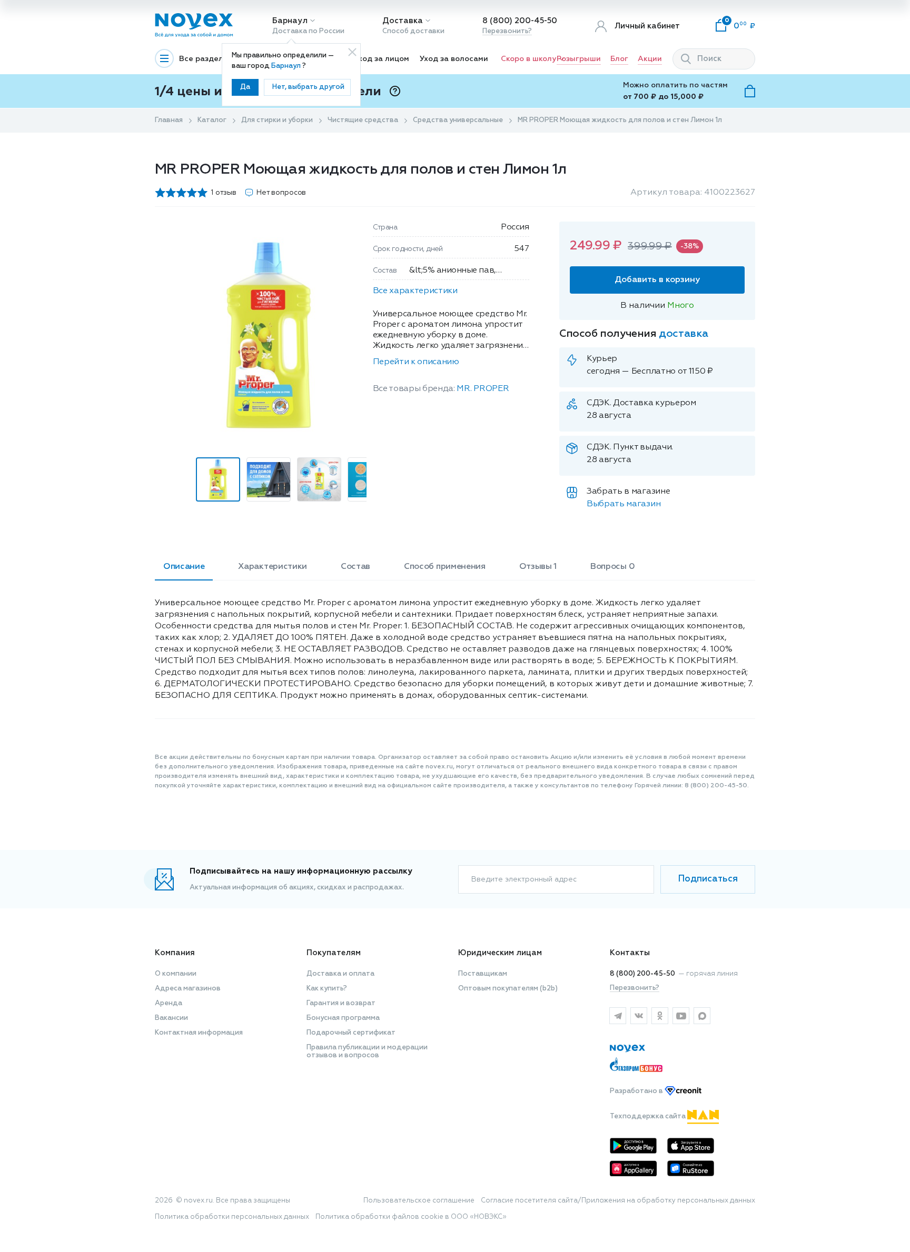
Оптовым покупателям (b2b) (508, 988)
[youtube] (681, 1016)
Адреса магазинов (188, 988)
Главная (169, 120)
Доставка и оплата (340, 973)
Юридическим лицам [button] (500, 953)
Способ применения (445, 567)
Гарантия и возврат (340, 1003)
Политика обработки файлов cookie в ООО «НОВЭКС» (411, 1217)
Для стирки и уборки (277, 120)
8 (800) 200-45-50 (519, 21)
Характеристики (272, 567)
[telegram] (618, 1016)
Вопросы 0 (612, 567)
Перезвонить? (507, 31)
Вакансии (171, 1018)
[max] (702, 1016)
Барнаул (290, 21)
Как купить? (326, 988)
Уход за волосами (454, 59)
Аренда (168, 1003)
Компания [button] (175, 953)
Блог (619, 59)
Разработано (637, 1091)
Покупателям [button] (333, 953)
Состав (355, 567)
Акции (650, 59)
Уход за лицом (381, 59)
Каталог (211, 120)
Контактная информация (199, 1032)
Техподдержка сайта (648, 1116)
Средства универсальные (458, 120)
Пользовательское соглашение (418, 1200)
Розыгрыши (579, 59)
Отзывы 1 (538, 567)
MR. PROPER (483, 389)
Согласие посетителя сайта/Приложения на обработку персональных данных (618, 1200)
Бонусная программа (343, 1018)
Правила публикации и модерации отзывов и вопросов (367, 1051)
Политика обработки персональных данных (232, 1217)
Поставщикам (482, 973)
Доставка (402, 21)
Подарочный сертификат (350, 1032)
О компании (175, 973)
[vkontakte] (639, 1016)
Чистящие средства (363, 120)
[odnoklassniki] (660, 1016)
